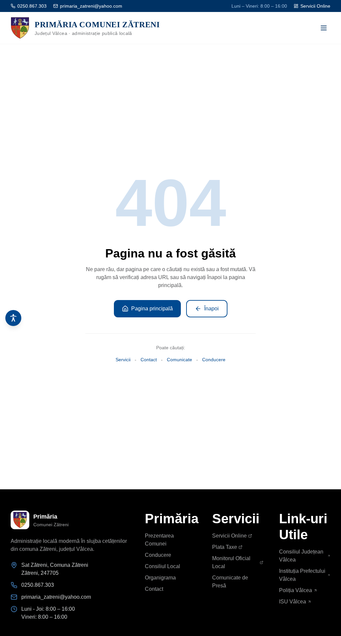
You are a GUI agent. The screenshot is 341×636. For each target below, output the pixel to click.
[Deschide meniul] (323, 28)
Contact (149, 359)
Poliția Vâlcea (295, 590)
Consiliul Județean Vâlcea (301, 555)
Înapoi (211, 308)
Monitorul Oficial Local (231, 562)
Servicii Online (315, 6)
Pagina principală (152, 308)
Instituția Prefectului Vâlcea (302, 575)
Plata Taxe (224, 547)
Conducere (213, 359)
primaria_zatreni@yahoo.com (91, 6)
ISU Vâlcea (292, 601)
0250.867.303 (32, 6)
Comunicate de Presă (230, 581)
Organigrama (160, 577)
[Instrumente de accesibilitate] (13, 318)
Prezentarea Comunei (159, 540)
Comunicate (179, 359)
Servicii (123, 359)
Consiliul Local (162, 566)
